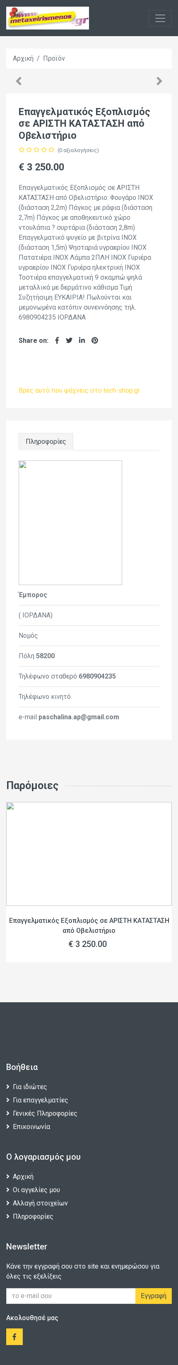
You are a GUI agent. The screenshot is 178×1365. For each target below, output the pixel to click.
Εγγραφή (153, 1296)
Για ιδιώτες (30, 1087)
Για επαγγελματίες (40, 1100)
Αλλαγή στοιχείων (40, 1203)
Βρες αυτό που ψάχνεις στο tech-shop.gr (79, 390)
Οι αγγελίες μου (36, 1190)
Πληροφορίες (46, 441)
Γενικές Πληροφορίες (45, 1113)
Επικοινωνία (31, 1127)
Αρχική (23, 1177)
